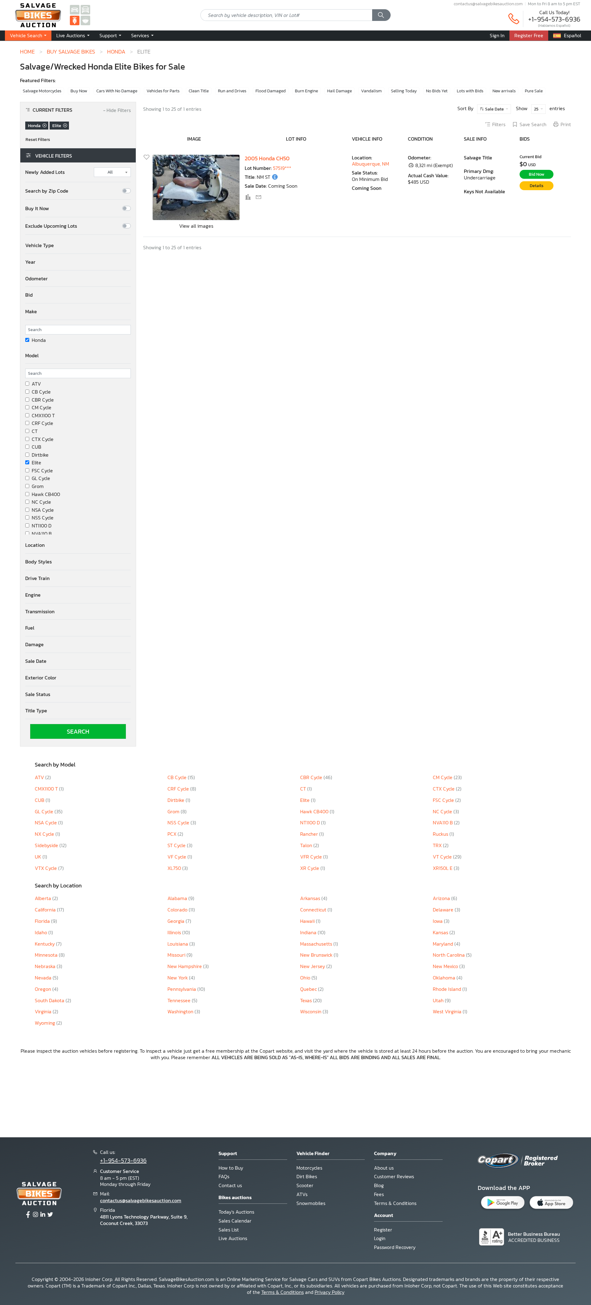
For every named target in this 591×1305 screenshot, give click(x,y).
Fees (379, 1194)
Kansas (441, 932)
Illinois (174, 932)
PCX (172, 834)
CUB (36, 447)
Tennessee (179, 1000)
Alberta (43, 898)
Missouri (177, 955)
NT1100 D (41, 525)
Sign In (497, 35)
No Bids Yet (437, 91)
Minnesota (47, 955)
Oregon (43, 989)
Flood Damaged (270, 91)
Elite (36, 462)
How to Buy (231, 1167)
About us (384, 1167)
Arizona (442, 898)
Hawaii (308, 921)
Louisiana (178, 943)
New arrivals (504, 91)
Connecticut (314, 909)
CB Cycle (41, 392)
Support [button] (108, 35)
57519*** (282, 168)
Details (537, 185)
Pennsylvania (182, 989)
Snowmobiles (310, 1203)
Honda (116, 52)
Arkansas (310, 898)
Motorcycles (309, 1167)
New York (178, 977)
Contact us (230, 1185)
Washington (181, 1011)
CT (35, 431)
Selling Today (404, 91)
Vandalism (371, 91)
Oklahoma (444, 977)
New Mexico (446, 966)
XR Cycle (310, 868)
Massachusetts (316, 943)
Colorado (178, 909)
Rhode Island (447, 989)
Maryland (443, 943)
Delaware (444, 909)
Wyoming (45, 1023)
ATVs (302, 1194)
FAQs (224, 1176)
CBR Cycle (43, 400)
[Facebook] (28, 1215)
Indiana (309, 932)
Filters (498, 124)
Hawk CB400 (46, 494)
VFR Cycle (311, 856)
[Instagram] (35, 1215)
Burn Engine (306, 91)
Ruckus (441, 834)
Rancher (309, 834)
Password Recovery (395, 1247)
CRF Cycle (42, 423)
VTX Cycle (46, 868)
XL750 (174, 868)
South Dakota (50, 1000)
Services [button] (140, 35)
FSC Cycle (42, 470)
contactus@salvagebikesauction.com (488, 4)
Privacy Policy (329, 1292)
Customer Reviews (394, 1176)
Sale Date (494, 109)
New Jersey (313, 966)
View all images (196, 226)
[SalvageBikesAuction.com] (74, 20)
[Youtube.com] (50, 1215)
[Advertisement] (295, 1098)
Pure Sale (534, 91)
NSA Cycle (43, 510)
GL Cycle (41, 478)
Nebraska (46, 966)
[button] (72, 35)
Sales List (229, 1229)
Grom (38, 486)
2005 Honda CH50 (267, 158)
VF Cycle (177, 856)
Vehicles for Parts (163, 91)
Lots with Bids (470, 91)
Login (379, 1238)
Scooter (304, 1185)
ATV (36, 384)
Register (383, 1229)
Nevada (44, 977)
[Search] (381, 15)
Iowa (438, 921)
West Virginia (448, 1011)
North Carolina (449, 955)
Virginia (44, 1011)
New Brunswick (317, 955)
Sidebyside (47, 845)
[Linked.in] (42, 1215)
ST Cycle (177, 845)
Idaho (41, 932)
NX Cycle (45, 834)
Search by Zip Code (46, 191)
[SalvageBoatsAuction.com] (85, 20)
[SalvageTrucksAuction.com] (85, 9)
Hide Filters (117, 110)
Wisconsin (311, 1011)
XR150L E (443, 868)
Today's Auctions (236, 1211)
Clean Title (199, 91)
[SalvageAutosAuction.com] (74, 9)
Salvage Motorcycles (42, 91)
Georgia (176, 921)
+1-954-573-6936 (554, 19)
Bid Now (536, 174)
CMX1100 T (43, 415)
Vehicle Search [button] (26, 35)
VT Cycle (443, 856)
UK (38, 856)
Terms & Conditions (395, 1203)
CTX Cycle (43, 439)
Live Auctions (233, 1238)
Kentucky (45, 943)
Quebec (309, 989)
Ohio (306, 977)
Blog (379, 1185)
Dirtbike (40, 455)
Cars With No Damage (116, 91)
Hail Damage (339, 91)
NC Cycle (41, 502)
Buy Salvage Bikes (71, 52)
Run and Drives (232, 91)
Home (27, 52)
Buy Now (78, 91)
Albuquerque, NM (370, 163)
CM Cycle (41, 407)
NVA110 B (42, 533)
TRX (438, 845)
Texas (306, 1000)
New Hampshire (185, 966)
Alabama (177, 898)
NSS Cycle (43, 517)
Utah (439, 1000)
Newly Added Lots (45, 172)
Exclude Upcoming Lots (51, 226)
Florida (43, 921)
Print (566, 124)
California (46, 909)
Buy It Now (37, 208)
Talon (306, 845)
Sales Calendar (235, 1220)
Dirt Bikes (306, 1176)
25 (536, 109)
